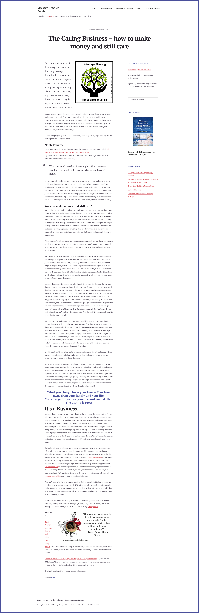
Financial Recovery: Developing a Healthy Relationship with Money (71, 559)
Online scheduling (52, 467)
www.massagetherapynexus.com (139, 70)
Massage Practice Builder (48, 9)
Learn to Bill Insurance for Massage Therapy (141, 153)
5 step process (92, 507)
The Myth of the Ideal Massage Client (141, 186)
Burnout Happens (134, 190)
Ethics (53, 577)
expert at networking (53, 476)
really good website (94, 457)
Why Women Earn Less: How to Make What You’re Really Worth (48, 534)
